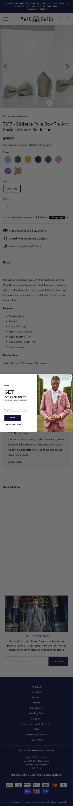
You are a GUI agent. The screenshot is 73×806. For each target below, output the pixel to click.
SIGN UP (12, 418)
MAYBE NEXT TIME (13, 424)
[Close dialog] (70, 376)
